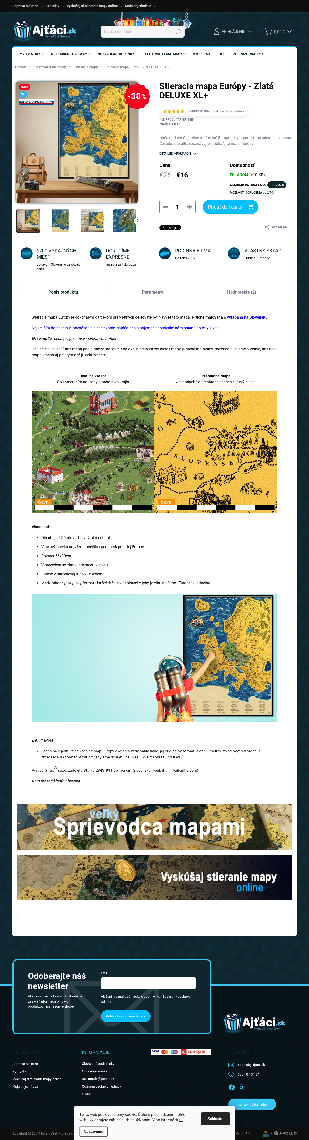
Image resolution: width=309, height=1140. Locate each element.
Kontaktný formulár (252, 1104)
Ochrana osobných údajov (101, 1086)
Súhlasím (215, 1118)
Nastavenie (93, 1131)
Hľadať (178, 32)
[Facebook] (231, 1086)
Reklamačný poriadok (98, 1079)
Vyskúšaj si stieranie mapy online (92, 6)
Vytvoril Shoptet (248, 1133)
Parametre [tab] (152, 291)
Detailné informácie (175, 153)
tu (181, 1120)
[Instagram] (241, 1086)
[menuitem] (30, 54)
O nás (86, 1094)
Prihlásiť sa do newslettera (126, 1016)
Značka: (170, 124)
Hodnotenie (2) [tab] (241, 291)
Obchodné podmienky (98, 1063)
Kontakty (52, 6)
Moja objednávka (138, 6)
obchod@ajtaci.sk (251, 1065)
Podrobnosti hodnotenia (228, 111)
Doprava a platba (25, 6)
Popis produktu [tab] (63, 291)
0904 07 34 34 (248, 1074)
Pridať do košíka (225, 207)
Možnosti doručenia (252, 192)
